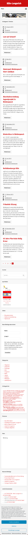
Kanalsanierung (7, 398)
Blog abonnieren (8, 315)
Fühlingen (7, 368)
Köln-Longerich (14, 3)
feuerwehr (5, 394)
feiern (18, 393)
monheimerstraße (8, 402)
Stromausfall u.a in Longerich (12, 479)
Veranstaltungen (19, 407)
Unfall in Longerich (9, 481)
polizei (20, 404)
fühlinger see (11, 395)
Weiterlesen (7, 52)
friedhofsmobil (20, 394)
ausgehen (5, 390)
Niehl (5, 373)
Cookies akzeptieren (14, 522)
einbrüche (14, 392)
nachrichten (8, 404)
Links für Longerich (9, 426)
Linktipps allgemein (9, 427)
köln (5, 370)
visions (5, 409)
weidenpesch (8, 62)
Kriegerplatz (14, 398)
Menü (2, 8)
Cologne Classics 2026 (10, 483)
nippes (6, 375)
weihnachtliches (17, 410)
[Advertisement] (14, 453)
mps (14, 402)
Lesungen (9, 399)
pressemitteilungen (7, 405)
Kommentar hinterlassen (11, 32)
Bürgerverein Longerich (13, 390)
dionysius (9, 392)
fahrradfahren (13, 393)
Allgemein (7, 365)
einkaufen (7, 366)
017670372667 (7, 495)
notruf (17, 404)
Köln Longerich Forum (10, 424)
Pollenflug (7, 302)
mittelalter (18, 401)
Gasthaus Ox (19, 395)
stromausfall (19, 405)
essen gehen (6, 393)
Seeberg (6, 377)
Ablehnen (14, 526)
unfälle (12, 407)
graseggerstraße (15, 396)
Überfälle (23, 410)
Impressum (24, 533)
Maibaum (14, 401)
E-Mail (6, 336)
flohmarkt (10, 394)
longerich (7, 30)
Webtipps (6, 378)
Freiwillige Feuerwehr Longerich (12, 422)
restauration (14, 405)
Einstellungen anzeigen (14, 530)
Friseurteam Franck (9, 478)
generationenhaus (7, 396)
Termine (6, 407)
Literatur (14, 399)
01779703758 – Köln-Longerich (12, 493)
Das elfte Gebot (8, 421)
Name (5, 330)
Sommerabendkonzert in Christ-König (14, 476)
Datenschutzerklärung (6, 533)
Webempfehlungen (13, 409)
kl (5, 28)
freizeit (15, 394)
